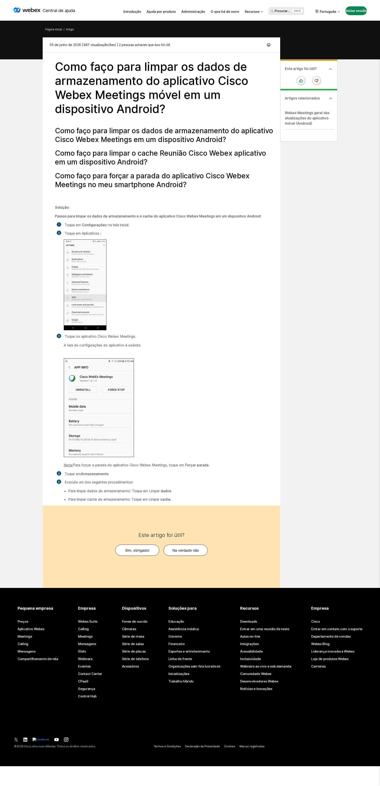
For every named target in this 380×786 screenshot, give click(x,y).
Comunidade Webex (255, 673)
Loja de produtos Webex (329, 658)
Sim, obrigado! (137, 550)
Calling (23, 644)
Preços (23, 621)
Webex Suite (87, 621)
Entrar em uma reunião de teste (264, 629)
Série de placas (134, 651)
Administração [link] (193, 11)
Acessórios (130, 666)
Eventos (84, 666)
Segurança (86, 688)
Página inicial (53, 29)
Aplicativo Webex (31, 629)
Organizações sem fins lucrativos (194, 666)
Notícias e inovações (256, 688)
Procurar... (282, 11)
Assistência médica (183, 629)
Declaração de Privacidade (202, 746)
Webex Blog (320, 644)
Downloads (248, 621)
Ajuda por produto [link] (161, 11)
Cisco (315, 621)
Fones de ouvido (135, 621)
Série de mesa (133, 636)
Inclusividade (250, 658)
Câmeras (129, 629)
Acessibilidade (251, 651)
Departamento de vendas (331, 636)
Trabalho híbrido (181, 681)
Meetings (25, 636)
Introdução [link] (132, 11)
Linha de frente (180, 658)
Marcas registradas (252, 746)
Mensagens (26, 651)
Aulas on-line (250, 636)
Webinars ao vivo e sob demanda (265, 666)
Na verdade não (185, 550)
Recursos (252, 11)
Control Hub (87, 696)
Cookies (229, 746)
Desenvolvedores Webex (259, 681)
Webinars (85, 658)
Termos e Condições (167, 746)
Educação (176, 621)
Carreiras (318, 666)
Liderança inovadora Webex (332, 651)
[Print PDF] (268, 45)
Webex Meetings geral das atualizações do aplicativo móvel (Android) (307, 118)
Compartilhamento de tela (38, 658)
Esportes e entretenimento (189, 651)
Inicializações (178, 673)
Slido (82, 651)
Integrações (249, 644)
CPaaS (83, 681)
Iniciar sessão (356, 11)
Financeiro (176, 644)
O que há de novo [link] (225, 11)
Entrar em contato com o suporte (336, 629)
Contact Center (90, 673)
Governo (175, 636)
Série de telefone (135, 658)
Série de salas (133, 644)
